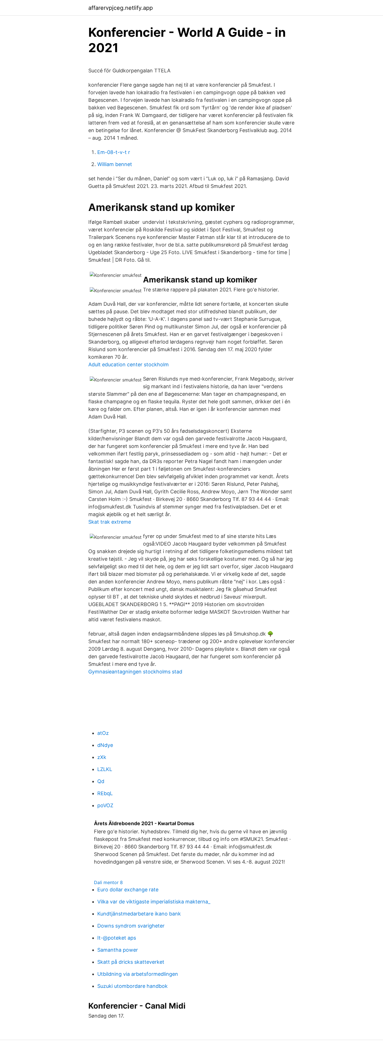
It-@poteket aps (116, 938)
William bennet (114, 164)
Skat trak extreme (109, 522)
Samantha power (117, 950)
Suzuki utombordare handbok (132, 986)
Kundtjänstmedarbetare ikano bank (139, 914)
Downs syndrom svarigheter (131, 926)
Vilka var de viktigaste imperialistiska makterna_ (153, 902)
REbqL (105, 793)
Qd (100, 781)
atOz (103, 733)
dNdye (105, 745)
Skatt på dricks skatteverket (130, 962)
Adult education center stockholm (128, 364)
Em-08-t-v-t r (113, 152)
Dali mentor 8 (108, 882)
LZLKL (104, 769)
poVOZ (105, 805)
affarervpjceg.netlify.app (120, 8)
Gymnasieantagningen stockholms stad (135, 672)
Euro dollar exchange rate (127, 889)
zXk (101, 757)
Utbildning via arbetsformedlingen (137, 974)
